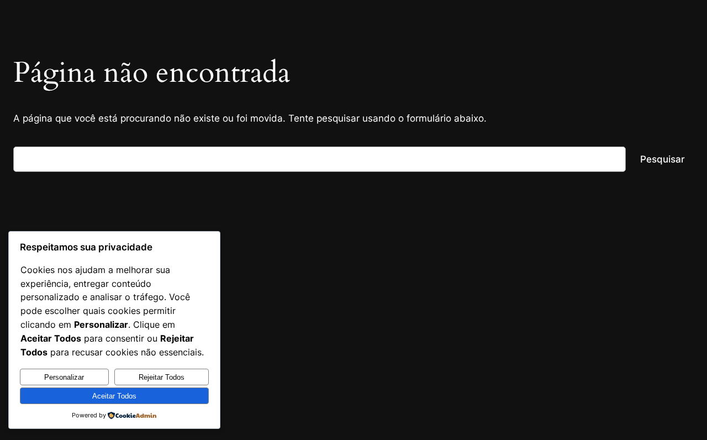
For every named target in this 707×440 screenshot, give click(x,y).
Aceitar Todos (114, 396)
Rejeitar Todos (161, 377)
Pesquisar (662, 159)
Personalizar (64, 377)
